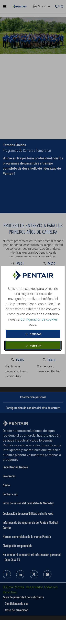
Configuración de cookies (39, 319)
